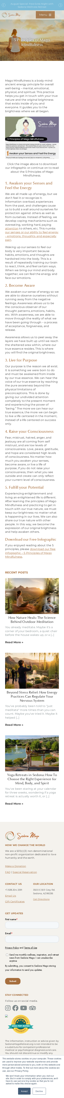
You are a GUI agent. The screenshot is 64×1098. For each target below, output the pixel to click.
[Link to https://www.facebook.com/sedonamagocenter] (15, 1008)
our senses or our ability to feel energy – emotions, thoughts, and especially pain (32, 236)
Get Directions (41, 899)
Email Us (10, 895)
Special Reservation (25, 872)
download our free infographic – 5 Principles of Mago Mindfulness (30, 552)
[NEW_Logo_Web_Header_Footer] (11, 13)
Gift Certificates (15, 901)
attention (11, 228)
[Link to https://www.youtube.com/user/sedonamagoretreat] (23, 1008)
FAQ (8, 872)
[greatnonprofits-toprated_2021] (20, 1015)
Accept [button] (24, 1091)
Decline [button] (39, 1091)
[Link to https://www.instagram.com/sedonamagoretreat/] (8, 1008)
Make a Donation (15, 866)
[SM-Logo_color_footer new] (22, 831)
